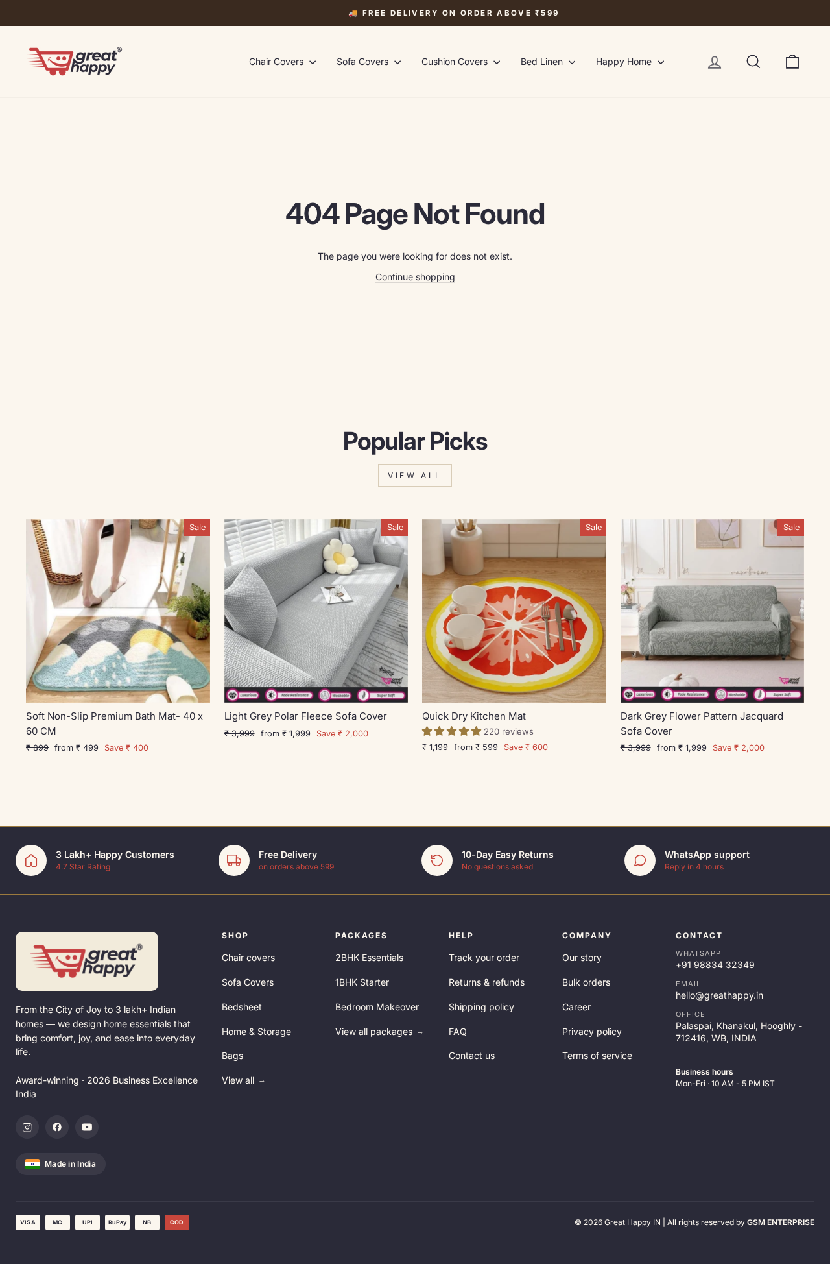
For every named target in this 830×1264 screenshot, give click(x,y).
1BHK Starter (362, 982)
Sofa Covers (364, 61)
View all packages (379, 1031)
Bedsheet (242, 1006)
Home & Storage (256, 1031)
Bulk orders (586, 982)
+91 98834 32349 (715, 964)
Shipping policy (481, 1006)
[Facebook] (57, 1127)
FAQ (458, 1031)
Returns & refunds (487, 982)
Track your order (484, 957)
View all (415, 475)
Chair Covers (277, 61)
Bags (232, 1055)
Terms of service (597, 1055)
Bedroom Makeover (377, 1006)
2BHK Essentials (369, 957)
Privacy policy (592, 1031)
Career (576, 1006)
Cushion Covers (455, 61)
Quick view (118, 687)
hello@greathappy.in (719, 995)
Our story (582, 957)
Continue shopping (415, 276)
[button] (453, 731)
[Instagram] (27, 1127)
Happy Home (625, 61)
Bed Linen (543, 61)
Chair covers (248, 957)
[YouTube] (87, 1127)
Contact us (472, 1055)
